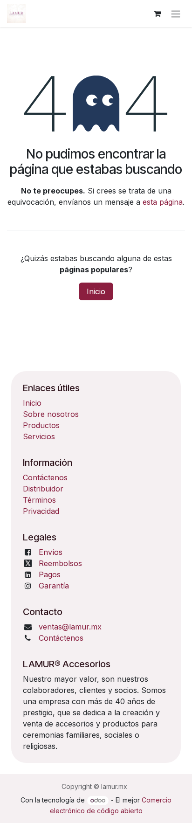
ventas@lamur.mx (70, 626)
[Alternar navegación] (175, 13)
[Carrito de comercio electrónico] (157, 13)
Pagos (50, 574)
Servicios (39, 436)
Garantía (54, 585)
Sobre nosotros (51, 414)
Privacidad (41, 511)
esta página (163, 202)
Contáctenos (45, 477)
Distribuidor (43, 488)
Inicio (96, 291)
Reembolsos (60, 563)
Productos (41, 425)
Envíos (50, 552)
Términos (39, 500)
